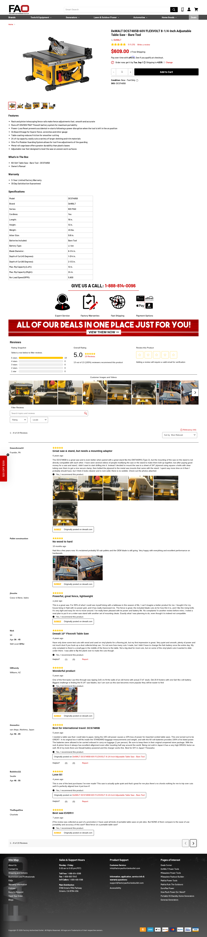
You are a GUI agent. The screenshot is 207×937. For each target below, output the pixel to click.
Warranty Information (17, 884)
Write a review (143, 45)
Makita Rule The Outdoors (172, 884)
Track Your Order (15, 896)
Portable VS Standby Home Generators (177, 896)
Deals (193, 17)
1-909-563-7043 (70, 876)
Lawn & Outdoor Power (105, 17)
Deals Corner (166, 865)
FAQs (10, 880)
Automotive (139, 17)
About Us (12, 865)
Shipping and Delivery (18, 873)
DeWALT (117, 40)
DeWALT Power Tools (170, 869)
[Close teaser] (7, 454)
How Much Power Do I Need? (173, 892)
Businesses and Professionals (21, 877)
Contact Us (13, 869)
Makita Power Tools (169, 880)
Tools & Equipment (40, 17)
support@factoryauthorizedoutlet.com (127, 883)
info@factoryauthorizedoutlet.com (125, 868)
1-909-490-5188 (76, 879)
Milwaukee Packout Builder (172, 877)
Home (10, 24)
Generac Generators (169, 900)
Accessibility (115, 888)
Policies (11, 888)
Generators (72, 17)
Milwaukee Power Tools (171, 873)
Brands (11, 17)
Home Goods (168, 17)
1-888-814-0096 (120, 285)
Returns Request (15, 892)
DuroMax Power (167, 888)
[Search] (174, 9)
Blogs (10, 900)
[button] (3, 469)
